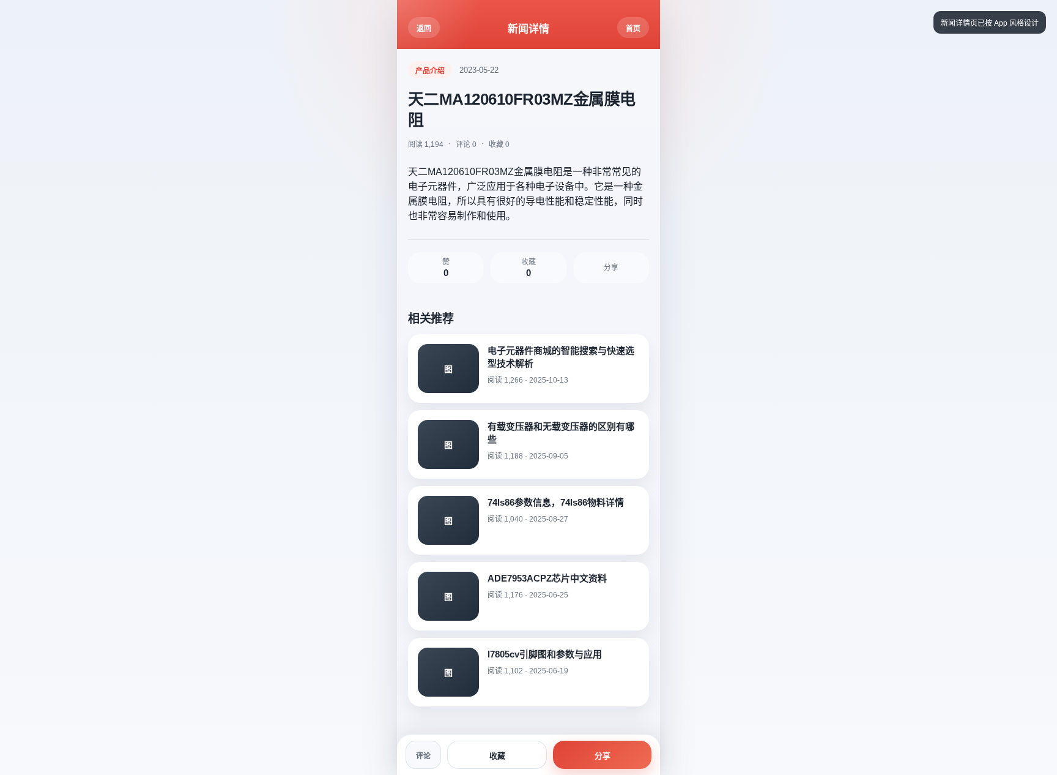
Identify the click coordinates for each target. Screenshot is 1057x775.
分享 (602, 755)
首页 (633, 28)
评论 (423, 756)
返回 (424, 28)
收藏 (497, 755)
